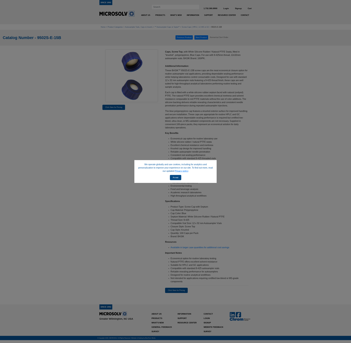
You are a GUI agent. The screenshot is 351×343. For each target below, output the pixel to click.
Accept (175, 177)
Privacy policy (181, 171)
